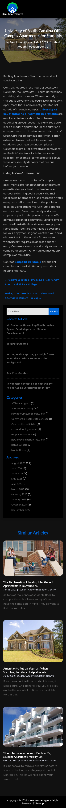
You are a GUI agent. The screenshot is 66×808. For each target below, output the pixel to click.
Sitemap (39, 803)
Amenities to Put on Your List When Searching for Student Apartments (25, 670)
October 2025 (19, 504)
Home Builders (19, 444)
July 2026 (16, 468)
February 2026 (19, 494)
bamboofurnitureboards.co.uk (28, 413)
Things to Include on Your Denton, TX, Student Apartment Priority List (27, 754)
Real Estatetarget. (40, 800)
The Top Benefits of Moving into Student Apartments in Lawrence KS (28, 584)
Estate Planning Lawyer (24, 429)
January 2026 (18, 499)
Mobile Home (18, 450)
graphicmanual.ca (22, 434)
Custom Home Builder (23, 424)
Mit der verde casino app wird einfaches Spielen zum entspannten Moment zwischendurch (30, 329)
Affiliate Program (20, 403)
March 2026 (18, 489)
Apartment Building (22, 408)
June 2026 (17, 473)
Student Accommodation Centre (37, 589)
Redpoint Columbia (28, 262)
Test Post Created (17, 343)
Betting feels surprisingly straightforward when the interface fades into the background (31, 358)
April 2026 (16, 484)
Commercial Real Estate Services (29, 419)
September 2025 (20, 510)
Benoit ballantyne (21, 42)
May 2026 (16, 478)
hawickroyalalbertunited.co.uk (28, 439)
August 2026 (18, 463)
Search (54, 311)
